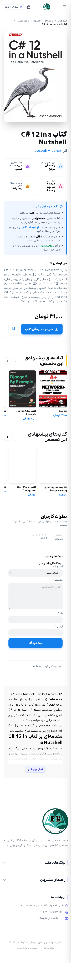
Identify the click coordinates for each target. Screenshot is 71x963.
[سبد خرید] (29, 7)
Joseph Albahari (49, 150)
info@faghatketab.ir (50, 918)
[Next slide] (7, 360)
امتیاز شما (56, 566)
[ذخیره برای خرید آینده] (13, 329)
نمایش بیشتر (35, 769)
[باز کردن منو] (64, 7)
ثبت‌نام (15, 7)
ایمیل (59, 626)
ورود (7, 7)
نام (60, 613)
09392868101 (52, 912)
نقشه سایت (49, 947)
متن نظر (58, 580)
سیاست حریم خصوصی (27, 947)
